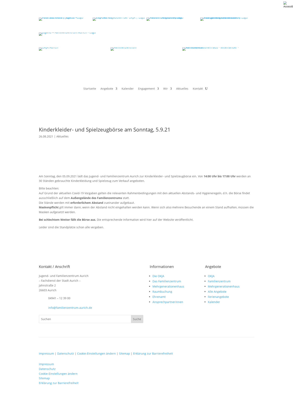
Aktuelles (182, 88)
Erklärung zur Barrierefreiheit (153, 353)
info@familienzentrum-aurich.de (70, 308)
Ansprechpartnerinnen (167, 302)
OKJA (211, 276)
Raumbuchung (162, 291)
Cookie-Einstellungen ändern (96, 353)
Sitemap (124, 353)
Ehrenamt (159, 297)
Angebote (106, 88)
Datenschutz (65, 353)
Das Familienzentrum (166, 281)
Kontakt (198, 88)
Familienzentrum (219, 281)
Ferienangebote (218, 297)
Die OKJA (158, 276)
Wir (165, 88)
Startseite (89, 88)
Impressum (46, 353)
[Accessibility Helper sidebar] (288, 5)
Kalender (128, 88)
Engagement (146, 88)
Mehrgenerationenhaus (168, 286)
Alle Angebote (217, 291)
